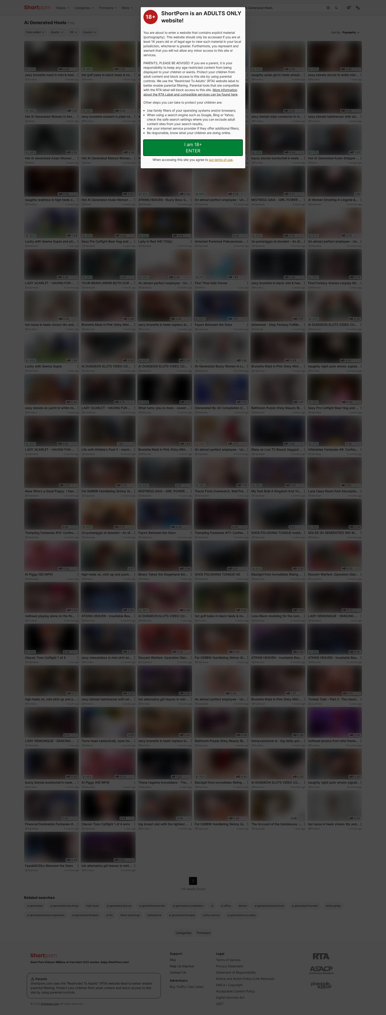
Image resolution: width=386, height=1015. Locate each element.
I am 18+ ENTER (193, 148)
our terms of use (221, 160)
